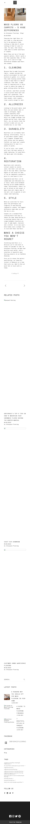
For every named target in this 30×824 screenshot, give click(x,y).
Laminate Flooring (8, 778)
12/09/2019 (20, 729)
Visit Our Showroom (12, 542)
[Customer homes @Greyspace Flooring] (15, 605)
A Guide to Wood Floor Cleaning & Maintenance (12, 763)
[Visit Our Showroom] (15, 483)
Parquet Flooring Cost (9, 780)
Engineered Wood (8, 767)
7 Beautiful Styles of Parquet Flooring (20, 723)
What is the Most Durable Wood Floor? (13, 782)
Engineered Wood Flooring (10, 769)
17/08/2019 (20, 715)
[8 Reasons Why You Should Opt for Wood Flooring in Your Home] (7, 697)
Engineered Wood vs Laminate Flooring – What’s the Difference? (14, 773)
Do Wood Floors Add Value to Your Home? (14, 765)
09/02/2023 (7, 422)
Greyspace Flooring (12, 33)
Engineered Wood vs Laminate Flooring (13, 771)
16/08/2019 (14, 702)
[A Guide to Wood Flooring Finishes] (9, 710)
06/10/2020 (7, 35)
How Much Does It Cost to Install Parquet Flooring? (14, 776)
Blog (21, 33)
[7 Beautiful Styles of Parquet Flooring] (9, 724)
